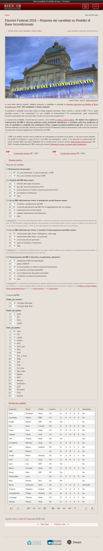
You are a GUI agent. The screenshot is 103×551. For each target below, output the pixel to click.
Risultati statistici (15, 160)
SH (58, 508)
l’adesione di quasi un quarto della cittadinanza (68, 144)
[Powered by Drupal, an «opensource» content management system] (54, 544)
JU (34, 508)
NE (45, 508)
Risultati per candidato (17, 403)
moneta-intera (53, 288)
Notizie (16, 31)
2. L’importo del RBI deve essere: (20, 180)
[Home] (12, 6)
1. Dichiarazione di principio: (18, 169)
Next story (45, 524)
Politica (39, 31)
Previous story (60, 524)
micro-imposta (38, 288)
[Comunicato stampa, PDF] (9, 155)
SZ (64, 508)
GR (28, 508)
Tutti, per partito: (13, 328)
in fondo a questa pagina (64, 120)
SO (69, 508)
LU (39, 508)
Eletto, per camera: (14, 299)
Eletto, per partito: (13, 311)
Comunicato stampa (21, 153)
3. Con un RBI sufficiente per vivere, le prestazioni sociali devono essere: (36, 200)
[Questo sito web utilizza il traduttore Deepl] (74, 544)
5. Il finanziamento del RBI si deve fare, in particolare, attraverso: (33, 257)
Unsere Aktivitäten (24, 31)
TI (75, 508)
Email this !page (25, 519)
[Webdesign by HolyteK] (34, 544)
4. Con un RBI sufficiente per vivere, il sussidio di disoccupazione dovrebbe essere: (41, 230)
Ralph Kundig (78, 31)
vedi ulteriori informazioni (81, 142)
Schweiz (34, 31)
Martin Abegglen (92, 100)
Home (7, 15)
